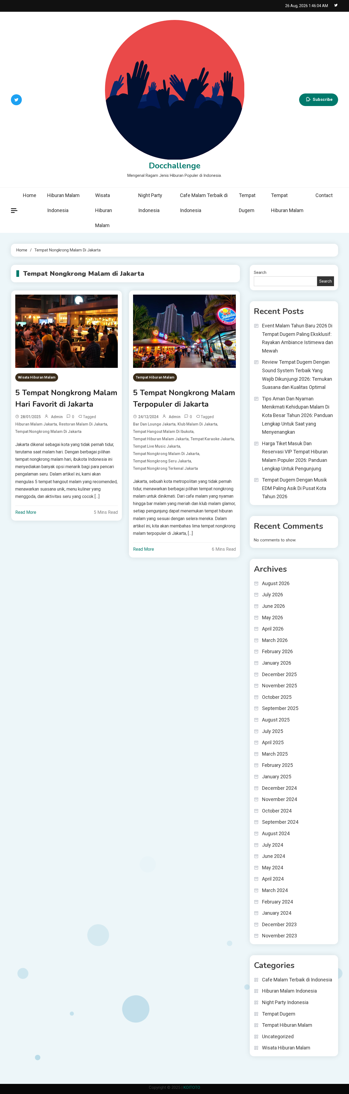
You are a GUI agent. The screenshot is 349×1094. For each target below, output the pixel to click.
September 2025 (280, 708)
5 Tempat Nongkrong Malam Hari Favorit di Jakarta (66, 398)
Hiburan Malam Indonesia (63, 202)
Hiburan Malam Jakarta (36, 424)
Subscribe (323, 99)
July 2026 (272, 594)
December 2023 (279, 924)
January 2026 (276, 663)
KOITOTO (191, 1087)
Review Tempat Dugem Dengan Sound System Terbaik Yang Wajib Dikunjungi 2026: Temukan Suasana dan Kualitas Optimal (297, 374)
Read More (25, 512)
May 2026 (272, 617)
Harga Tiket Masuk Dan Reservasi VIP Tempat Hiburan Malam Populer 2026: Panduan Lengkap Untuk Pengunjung (295, 456)
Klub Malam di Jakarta (197, 424)
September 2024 (280, 822)
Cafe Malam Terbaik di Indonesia (204, 202)
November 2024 (279, 799)
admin (57, 417)
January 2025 (276, 776)
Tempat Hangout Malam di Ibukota (163, 431)
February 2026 (277, 651)
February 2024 (277, 902)
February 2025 (277, 765)
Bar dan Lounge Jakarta (154, 424)
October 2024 (276, 811)
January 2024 (276, 913)
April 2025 (273, 742)
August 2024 (276, 833)
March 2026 (275, 640)
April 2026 (273, 629)
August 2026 (276, 583)
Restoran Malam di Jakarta (83, 424)
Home (29, 195)
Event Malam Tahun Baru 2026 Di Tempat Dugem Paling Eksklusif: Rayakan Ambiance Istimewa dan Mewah (297, 338)
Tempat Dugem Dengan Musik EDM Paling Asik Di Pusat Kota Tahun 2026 (294, 488)
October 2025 (276, 697)
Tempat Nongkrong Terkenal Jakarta (165, 468)
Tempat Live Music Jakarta (156, 446)
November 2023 (279, 935)
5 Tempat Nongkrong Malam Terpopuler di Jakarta (184, 398)
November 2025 (279, 685)
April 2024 (273, 879)
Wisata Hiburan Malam (103, 210)
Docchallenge (174, 165)
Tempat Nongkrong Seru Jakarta (162, 461)
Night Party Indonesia (150, 202)
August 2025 (276, 720)
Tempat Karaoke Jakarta (212, 439)
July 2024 (272, 845)
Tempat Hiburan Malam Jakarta (161, 439)
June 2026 (273, 606)
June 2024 (273, 856)
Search (260, 272)
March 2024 (275, 890)
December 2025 (279, 674)
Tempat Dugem (247, 202)
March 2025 (275, 754)
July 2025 (272, 731)
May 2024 (272, 867)
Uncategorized (278, 1036)
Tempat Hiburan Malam (287, 202)
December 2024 (279, 788)
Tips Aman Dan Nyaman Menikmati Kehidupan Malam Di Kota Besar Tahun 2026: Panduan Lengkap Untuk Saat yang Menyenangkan (297, 415)
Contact (324, 195)
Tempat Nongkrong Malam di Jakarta (48, 431)
